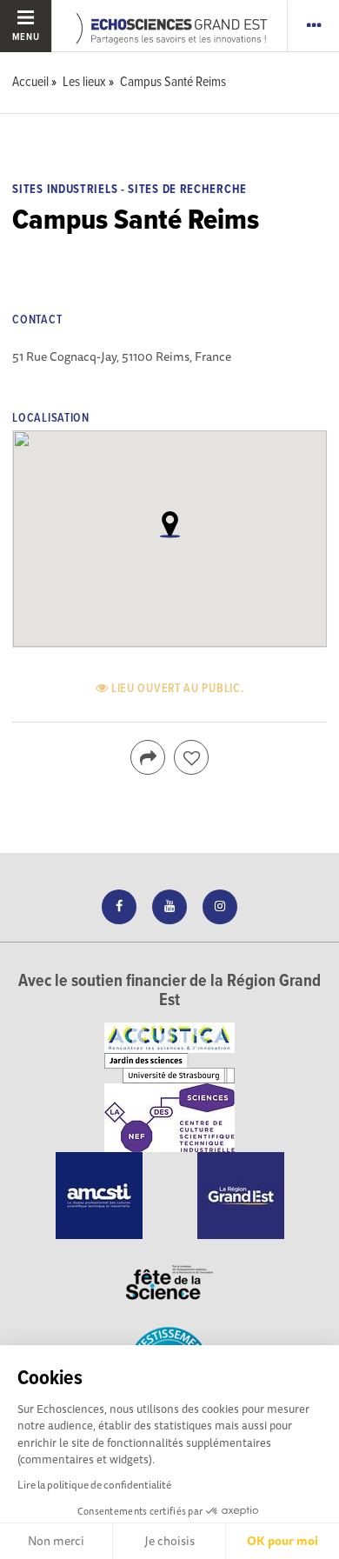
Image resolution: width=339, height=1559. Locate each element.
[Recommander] (191, 757)
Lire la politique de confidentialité (94, 1484)
